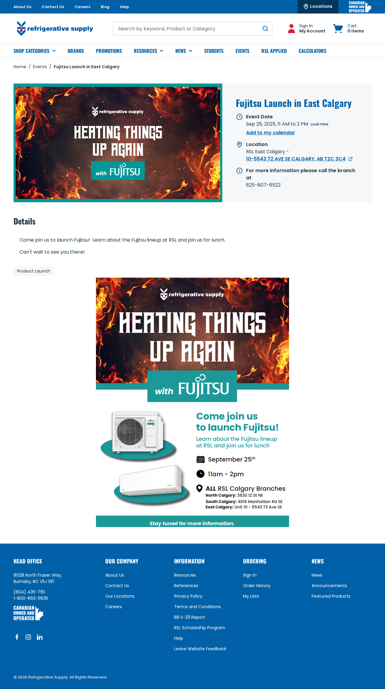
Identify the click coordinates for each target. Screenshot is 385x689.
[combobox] (193, 28)
